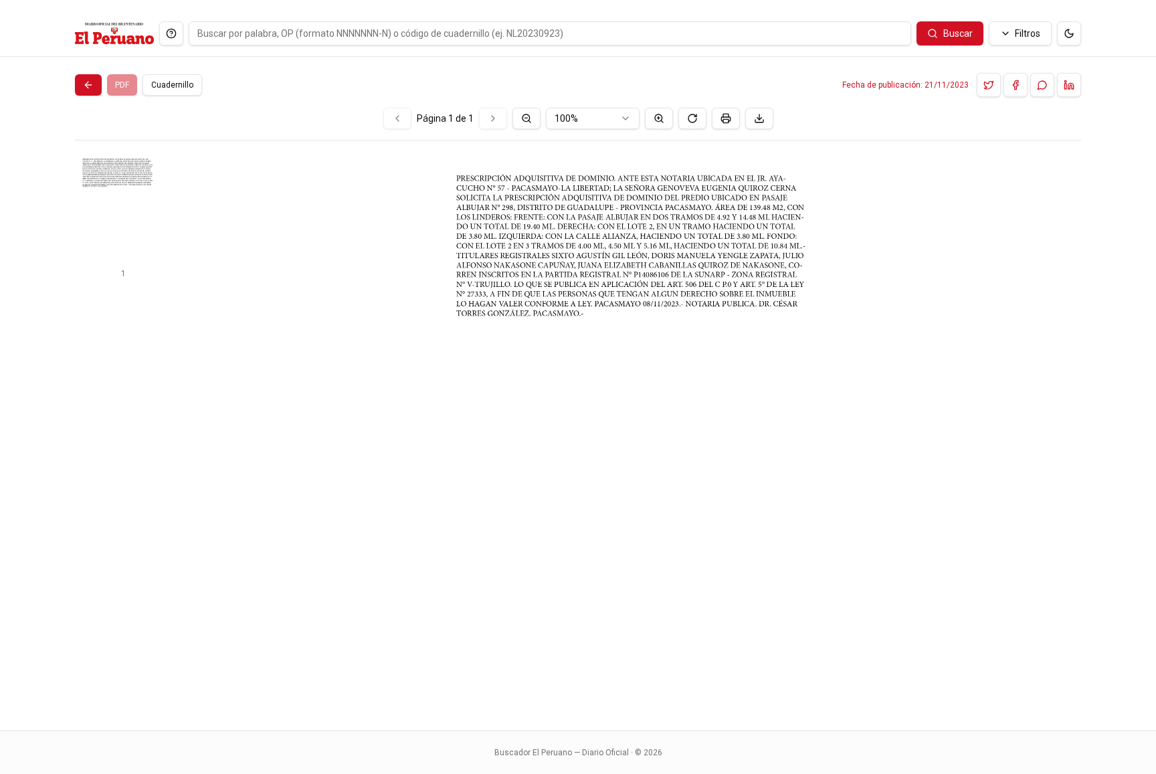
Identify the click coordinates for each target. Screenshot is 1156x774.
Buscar (958, 33)
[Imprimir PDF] (726, 118)
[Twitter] (989, 85)
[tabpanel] (578, 411)
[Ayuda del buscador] (171, 33)
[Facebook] (1015, 85)
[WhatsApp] (1042, 85)
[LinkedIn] (1069, 85)
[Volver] (88, 85)
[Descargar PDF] (759, 118)
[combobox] (593, 118)
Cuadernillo (172, 85)
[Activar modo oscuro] (1069, 33)
